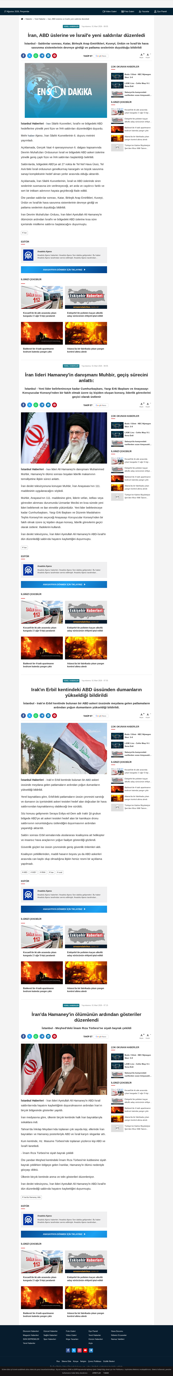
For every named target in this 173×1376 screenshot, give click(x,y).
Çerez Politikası (94, 1361)
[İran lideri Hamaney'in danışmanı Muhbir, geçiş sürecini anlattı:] (64, 438)
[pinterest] (54, 55)
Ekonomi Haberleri (31, 1331)
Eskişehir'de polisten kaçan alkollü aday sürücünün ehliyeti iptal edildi (85, 314)
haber (31, 135)
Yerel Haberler (39, 19)
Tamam (106, 1373)
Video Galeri (111, 11)
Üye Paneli (162, 11)
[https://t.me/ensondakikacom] (91, 1350)
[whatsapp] (35, 55)
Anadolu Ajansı (44, 251)
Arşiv (91, 1343)
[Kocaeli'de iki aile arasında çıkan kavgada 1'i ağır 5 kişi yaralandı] (42, 297)
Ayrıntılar (96, 1373)
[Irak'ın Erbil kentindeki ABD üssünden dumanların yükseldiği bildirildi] (64, 748)
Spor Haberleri (50, 1339)
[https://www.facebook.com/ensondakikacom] (68, 1350)
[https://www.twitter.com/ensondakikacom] (74, 1350)
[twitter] (29, 55)
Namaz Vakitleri (117, 1339)
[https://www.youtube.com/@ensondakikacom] (85, 1350)
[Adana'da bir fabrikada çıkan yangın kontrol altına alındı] (86, 333)
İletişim (83, 1361)
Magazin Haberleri (31, 1335)
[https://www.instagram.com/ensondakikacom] (79, 1350)
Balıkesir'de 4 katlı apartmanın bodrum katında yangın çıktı (38, 350)
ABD (88, 779)
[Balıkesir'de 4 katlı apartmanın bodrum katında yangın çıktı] (42, 333)
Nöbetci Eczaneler (119, 1335)
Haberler (29, 19)
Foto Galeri (129, 11)
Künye (75, 1361)
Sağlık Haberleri (50, 1335)
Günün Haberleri (96, 1339)
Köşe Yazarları (72, 1339)
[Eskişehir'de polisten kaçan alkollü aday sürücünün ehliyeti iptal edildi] (86, 297)
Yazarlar (145, 11)
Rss (58, 1361)
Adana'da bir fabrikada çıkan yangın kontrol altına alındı (85, 350)
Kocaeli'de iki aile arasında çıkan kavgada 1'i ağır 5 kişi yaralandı (39, 314)
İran (48, 123)
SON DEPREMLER (31, 1339)
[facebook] (23, 55)
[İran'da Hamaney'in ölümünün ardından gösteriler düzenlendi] (64, 1069)
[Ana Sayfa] (22, 19)
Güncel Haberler (51, 1331)
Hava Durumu (117, 1331)
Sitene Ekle (66, 1361)
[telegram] (42, 55)
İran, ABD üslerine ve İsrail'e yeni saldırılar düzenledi (68, 19)
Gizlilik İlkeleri (109, 1361)
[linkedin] (48, 55)
